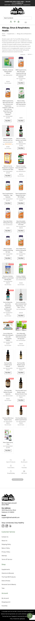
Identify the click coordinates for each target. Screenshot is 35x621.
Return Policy (6, 548)
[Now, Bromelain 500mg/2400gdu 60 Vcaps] (21, 213)
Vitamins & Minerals (8, 573)
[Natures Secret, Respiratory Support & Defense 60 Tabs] (8, 158)
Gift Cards (24, 473)
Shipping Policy (6, 544)
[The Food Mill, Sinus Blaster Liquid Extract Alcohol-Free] (21, 383)
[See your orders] (11, 22)
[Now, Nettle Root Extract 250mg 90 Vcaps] (21, 241)
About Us (4, 541)
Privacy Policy (6, 552)
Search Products (10, 462)
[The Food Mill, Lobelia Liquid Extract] (8, 355)
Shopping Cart (6, 602)
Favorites (24, 468)
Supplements (10, 34)
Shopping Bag (11, 473)
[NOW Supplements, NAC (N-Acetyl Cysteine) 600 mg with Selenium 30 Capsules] (21, 62)
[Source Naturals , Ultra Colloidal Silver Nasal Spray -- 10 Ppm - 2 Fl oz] (21, 294)
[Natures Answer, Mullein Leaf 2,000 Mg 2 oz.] (21, 131)
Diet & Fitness (6, 581)
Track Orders (10, 468)
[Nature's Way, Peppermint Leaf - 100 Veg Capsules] (21, 93)
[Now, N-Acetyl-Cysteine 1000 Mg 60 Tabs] (8, 241)
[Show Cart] (19, 22)
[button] (30, 616)
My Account (24, 462)
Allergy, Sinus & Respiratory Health (16, 35)
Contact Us (5, 537)
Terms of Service (7, 559)
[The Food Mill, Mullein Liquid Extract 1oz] (21, 355)
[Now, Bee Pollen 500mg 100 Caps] (8, 213)
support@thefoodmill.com (10, 517)
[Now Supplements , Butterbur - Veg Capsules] (8, 186)
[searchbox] (17, 18)
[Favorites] (15, 22)
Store (3, 34)
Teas (3, 588)
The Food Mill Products (9, 577)
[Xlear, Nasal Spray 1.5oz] (8, 435)
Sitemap (4, 556)
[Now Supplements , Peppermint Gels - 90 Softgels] (21, 186)
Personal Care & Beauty (9, 584)
